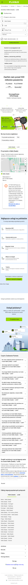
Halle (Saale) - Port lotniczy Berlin (9, 512)
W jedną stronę (7, 13)
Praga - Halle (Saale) (6, 519)
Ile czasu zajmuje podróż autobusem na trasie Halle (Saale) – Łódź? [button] (12, 360)
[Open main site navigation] (2, 2)
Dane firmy (19, 576)
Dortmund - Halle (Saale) (7, 534)
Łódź (18, 147)
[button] (14, 21)
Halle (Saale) (12, 147)
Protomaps (15, 170)
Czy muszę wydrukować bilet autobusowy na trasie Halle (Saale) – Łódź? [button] (13, 409)
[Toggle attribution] (25, 170)
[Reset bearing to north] (25, 164)
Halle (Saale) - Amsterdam (7, 525)
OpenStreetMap (21, 170)
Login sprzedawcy (9, 575)
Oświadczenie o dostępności (14, 578)
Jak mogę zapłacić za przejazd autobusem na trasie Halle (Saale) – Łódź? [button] (11, 366)
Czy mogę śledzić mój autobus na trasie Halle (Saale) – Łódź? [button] (12, 372)
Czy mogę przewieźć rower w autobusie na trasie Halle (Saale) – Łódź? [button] (12, 378)
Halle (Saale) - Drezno (6, 540)
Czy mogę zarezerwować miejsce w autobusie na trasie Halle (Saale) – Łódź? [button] (13, 421)
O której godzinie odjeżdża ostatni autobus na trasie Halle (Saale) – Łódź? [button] (12, 439)
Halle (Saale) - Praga (6, 516)
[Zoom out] (25, 162)
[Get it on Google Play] (10, 565)
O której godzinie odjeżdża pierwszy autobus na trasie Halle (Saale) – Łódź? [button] (12, 434)
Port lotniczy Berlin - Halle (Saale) (9, 514)
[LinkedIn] (14, 571)
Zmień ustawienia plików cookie (15, 580)
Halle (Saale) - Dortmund (7, 532)
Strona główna (4, 6)
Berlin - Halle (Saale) (6, 499)
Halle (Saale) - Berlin (6, 501)
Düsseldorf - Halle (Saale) (7, 527)
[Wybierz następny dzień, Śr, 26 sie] (25, 30)
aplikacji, (16, 476)
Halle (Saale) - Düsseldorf (7, 529)
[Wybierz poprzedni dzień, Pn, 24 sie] (23, 30)
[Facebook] (13, 571)
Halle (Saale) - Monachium (7, 521)
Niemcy (19, 6)
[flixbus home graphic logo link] (14, 2)
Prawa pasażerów (11, 576)
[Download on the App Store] (19, 565)
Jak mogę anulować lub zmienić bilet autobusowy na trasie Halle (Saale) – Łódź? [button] (12, 450)
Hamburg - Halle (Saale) (7, 510)
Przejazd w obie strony (9, 17)
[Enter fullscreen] (25, 166)
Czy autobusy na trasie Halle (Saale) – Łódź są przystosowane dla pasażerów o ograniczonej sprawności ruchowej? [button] (13, 415)
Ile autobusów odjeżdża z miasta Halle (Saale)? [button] (12, 393)
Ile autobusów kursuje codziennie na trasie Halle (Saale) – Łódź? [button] (11, 444)
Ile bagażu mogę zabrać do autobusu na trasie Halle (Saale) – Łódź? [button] (12, 404)
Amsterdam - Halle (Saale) (7, 536)
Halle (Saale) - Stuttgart (7, 504)
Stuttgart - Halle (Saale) (7, 508)
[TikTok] (15, 571)
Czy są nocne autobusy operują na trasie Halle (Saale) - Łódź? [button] (13, 388)
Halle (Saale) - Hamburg (7, 506)
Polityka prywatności (18, 575)
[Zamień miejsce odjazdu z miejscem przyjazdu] (25, 23)
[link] (14, 327)
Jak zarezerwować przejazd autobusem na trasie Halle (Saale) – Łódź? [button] (12, 399)
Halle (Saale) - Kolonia (6, 538)
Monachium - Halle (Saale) (7, 523)
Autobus (13, 6)
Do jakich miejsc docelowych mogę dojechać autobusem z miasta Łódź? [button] (12, 383)
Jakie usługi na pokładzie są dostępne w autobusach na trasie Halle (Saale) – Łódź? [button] (13, 427)
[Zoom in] (25, 159)
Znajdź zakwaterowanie (10, 39)
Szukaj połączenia (14, 42)
